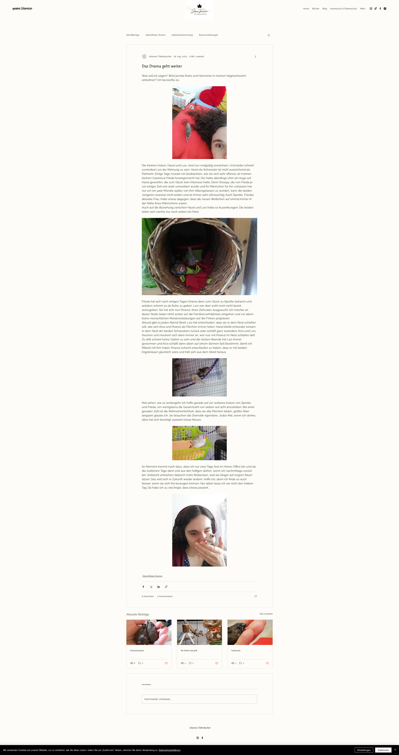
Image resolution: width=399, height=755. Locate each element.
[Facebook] (380, 8)
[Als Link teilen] (166, 586)
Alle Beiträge (132, 35)
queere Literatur (22, 8)
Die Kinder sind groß (189, 650)
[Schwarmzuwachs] (148, 632)
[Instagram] (371, 8)
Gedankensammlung (182, 35)
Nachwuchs (235, 650)
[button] (268, 35)
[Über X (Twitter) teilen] (150, 586)
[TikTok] (375, 8)
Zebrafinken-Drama (155, 35)
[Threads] (385, 8)
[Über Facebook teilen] (143, 586)
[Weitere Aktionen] (255, 56)
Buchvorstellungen (208, 35)
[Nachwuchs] (250, 632)
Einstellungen (364, 750)
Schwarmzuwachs (137, 650)
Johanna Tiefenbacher (200, 728)
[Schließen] (395, 750)
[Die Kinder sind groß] (199, 632)
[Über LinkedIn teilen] (158, 586)
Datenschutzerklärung (169, 750)
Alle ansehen (266, 614)
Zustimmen (383, 750)
